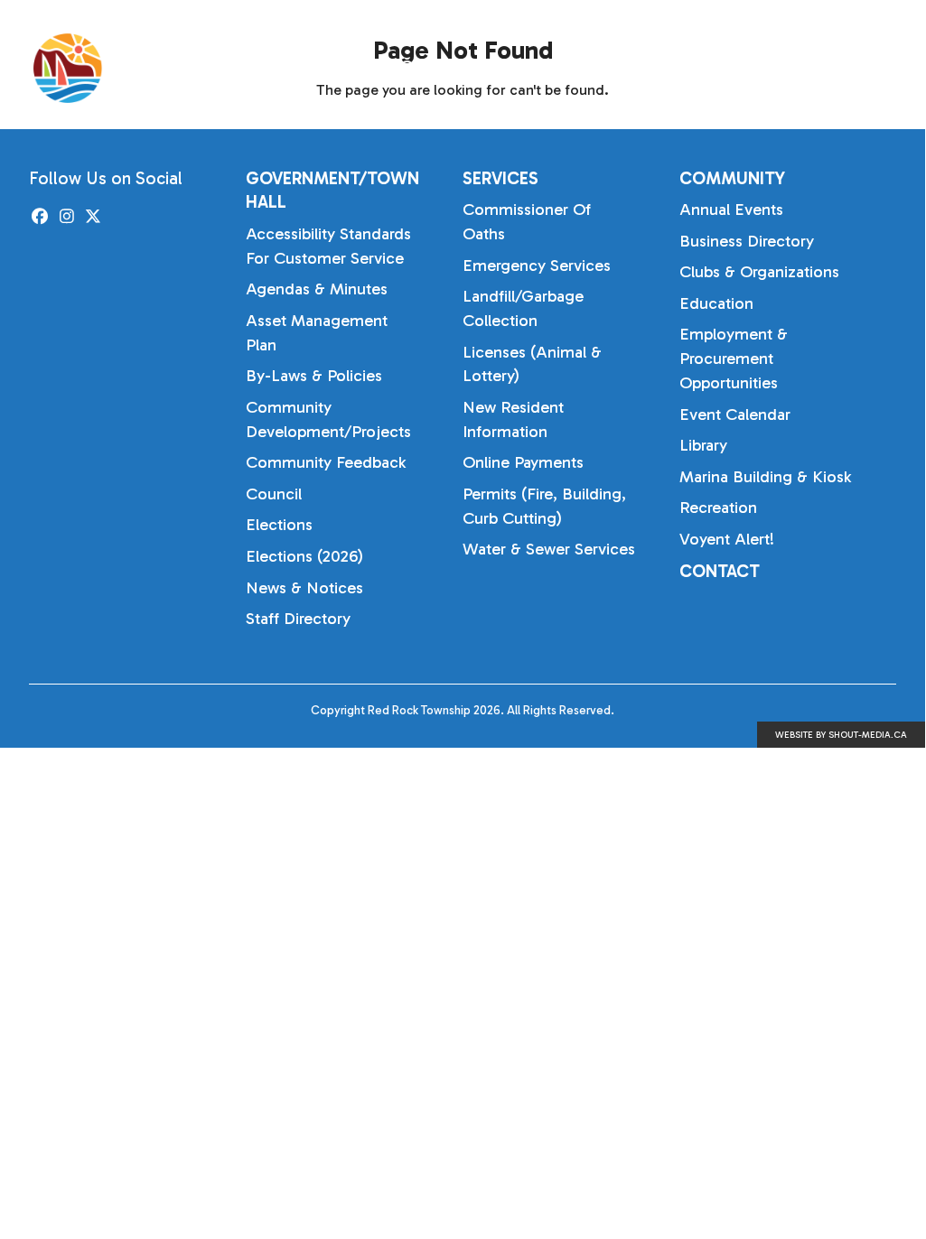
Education (716, 303)
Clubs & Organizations (759, 272)
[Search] (914, 69)
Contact (719, 571)
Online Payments (523, 462)
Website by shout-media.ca (841, 735)
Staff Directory (298, 619)
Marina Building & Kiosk (765, 477)
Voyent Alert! (726, 539)
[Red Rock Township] (164, 68)
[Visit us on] (40, 217)
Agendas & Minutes (317, 289)
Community (810, 67)
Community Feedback (326, 462)
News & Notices (304, 588)
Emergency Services (537, 265)
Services (674, 67)
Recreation (718, 507)
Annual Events (731, 209)
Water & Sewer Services (549, 549)
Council (274, 494)
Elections (279, 525)
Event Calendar (734, 414)
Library (703, 445)
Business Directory (746, 241)
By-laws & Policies (314, 376)
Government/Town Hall (492, 67)
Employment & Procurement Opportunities (733, 358)
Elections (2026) (304, 556)
